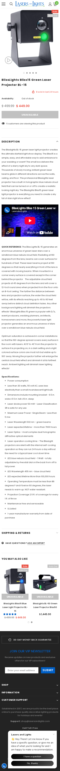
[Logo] (30, 4)
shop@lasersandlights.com (35, 721)
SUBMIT (48, 670)
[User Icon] (50, 4)
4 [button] (33, 73)
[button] (10, 614)
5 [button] (36, 73)
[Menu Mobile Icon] (3, 4)
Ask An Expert (36, 543)
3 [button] (30, 73)
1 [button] (24, 73)
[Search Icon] (11, 4)
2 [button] (27, 73)
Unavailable (15, 596)
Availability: (8, 98)
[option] (30, 38)
